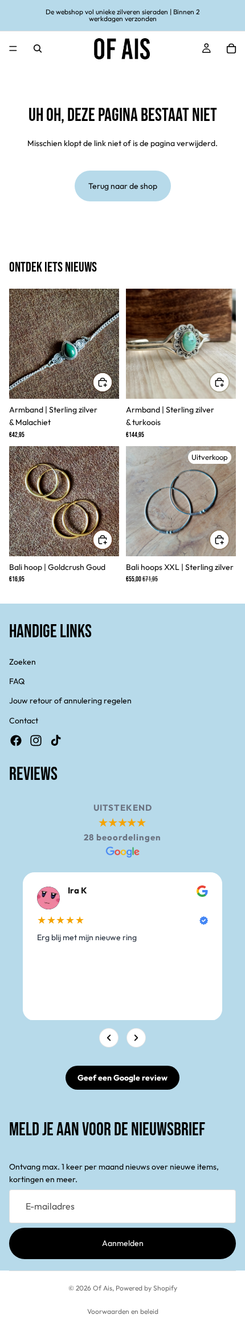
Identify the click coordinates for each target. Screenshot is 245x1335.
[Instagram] (36, 740)
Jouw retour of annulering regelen (70, 700)
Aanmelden (123, 1243)
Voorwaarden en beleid (122, 1311)
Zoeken (22, 661)
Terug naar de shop (122, 186)
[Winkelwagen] (231, 48)
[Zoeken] (37, 48)
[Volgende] (136, 1037)
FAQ (16, 681)
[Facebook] (16, 740)
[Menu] (13, 48)
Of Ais (102, 1288)
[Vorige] (109, 1037)
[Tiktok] (56, 740)
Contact (23, 720)
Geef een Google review (122, 1078)
